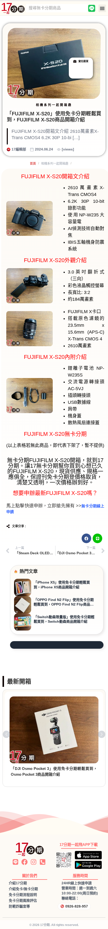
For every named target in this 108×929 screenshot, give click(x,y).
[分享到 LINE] (97, 538)
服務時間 (80, 875)
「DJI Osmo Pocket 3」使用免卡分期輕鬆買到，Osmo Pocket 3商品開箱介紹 (54, 771)
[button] (102, 8)
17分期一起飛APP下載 (79, 844)
